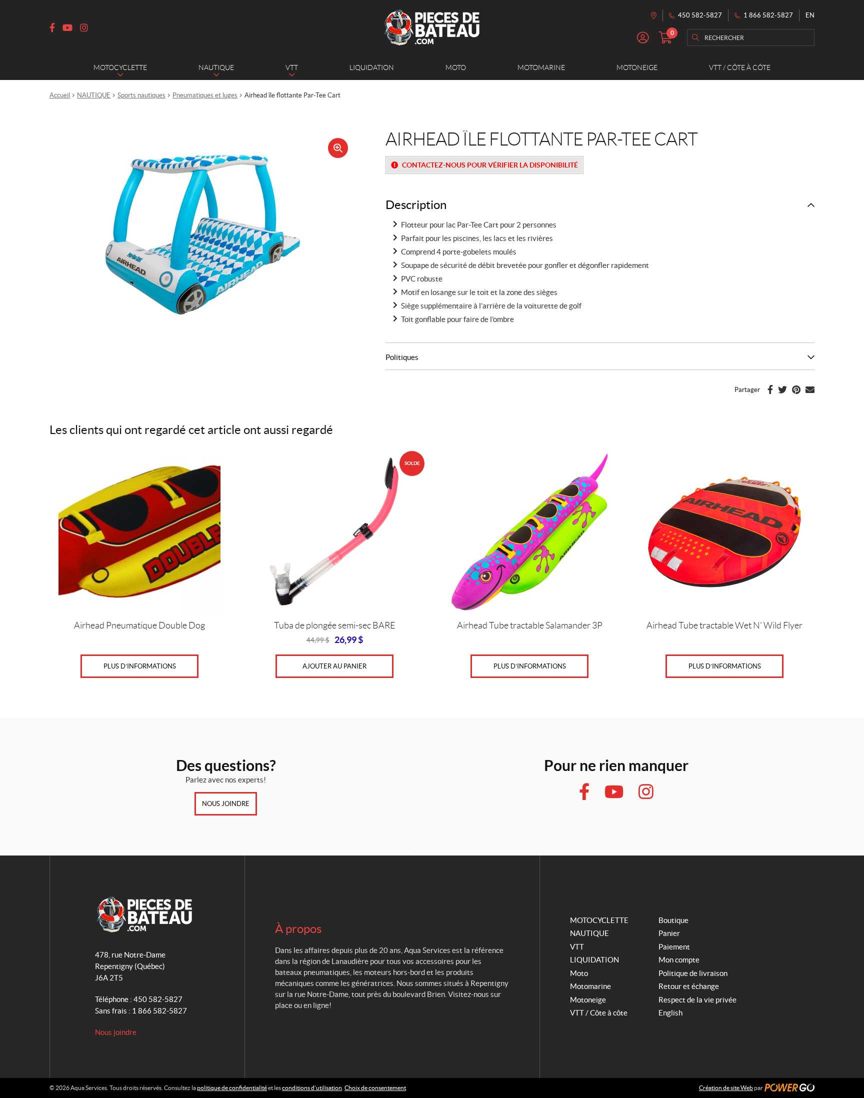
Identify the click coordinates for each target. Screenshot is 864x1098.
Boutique (673, 920)
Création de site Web (726, 1087)
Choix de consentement (375, 1087)
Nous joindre (226, 804)
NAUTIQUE (93, 95)
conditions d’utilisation (312, 1087)
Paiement (674, 946)
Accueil (60, 95)
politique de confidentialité (232, 1087)
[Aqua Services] (432, 28)
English (670, 1012)
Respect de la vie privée (697, 1000)
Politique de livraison (693, 973)
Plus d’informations (140, 666)
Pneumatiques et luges (205, 95)
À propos (298, 929)
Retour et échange (688, 986)
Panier (669, 933)
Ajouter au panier (334, 666)
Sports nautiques (142, 95)
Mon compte (679, 960)
